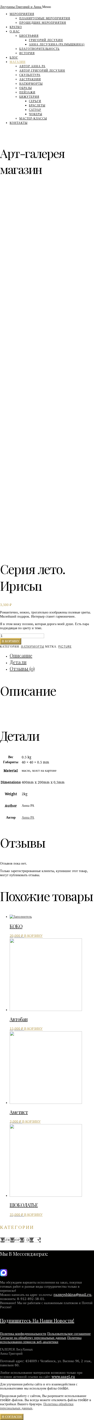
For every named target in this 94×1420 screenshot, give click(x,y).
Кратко (16, 27)
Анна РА (28, 817)
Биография (29, 35)
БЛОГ (14, 57)
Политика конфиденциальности (23, 1334)
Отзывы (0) (22, 668)
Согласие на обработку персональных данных (33, 1338)
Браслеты (37, 105)
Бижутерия (29, 96)
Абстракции (30, 79)
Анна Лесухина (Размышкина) (57, 44)
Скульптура (29, 75)
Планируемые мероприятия (44, 18)
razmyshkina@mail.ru (72, 1295)
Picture (65, 646)
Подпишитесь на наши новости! (37, 1320)
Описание (21, 655)
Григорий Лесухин (46, 40)
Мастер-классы (33, 118)
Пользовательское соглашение (69, 1334)
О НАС (15, 31)
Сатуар (35, 110)
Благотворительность (39, 49)
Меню (46, 7)
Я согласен (11, 1416)
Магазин (18, 62)
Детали (18, 662)
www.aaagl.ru (63, 1377)
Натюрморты (31, 83)
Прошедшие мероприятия (42, 22)
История (27, 53)
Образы (25, 88)
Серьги (35, 101)
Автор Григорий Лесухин (42, 70)
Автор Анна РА (32, 66)
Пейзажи (27, 92)
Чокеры (35, 114)
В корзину (10, 641)
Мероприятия (22, 14)
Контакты (18, 123)
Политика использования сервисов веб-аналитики (40, 1340)
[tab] (52, 655)
